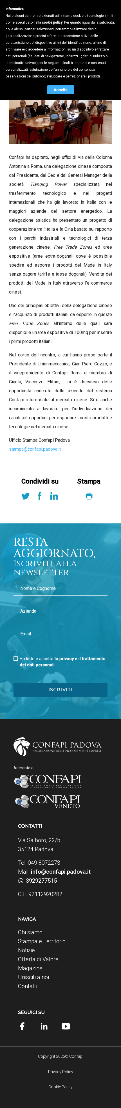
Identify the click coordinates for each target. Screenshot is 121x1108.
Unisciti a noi (33, 977)
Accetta (61, 90)
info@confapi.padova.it (61, 871)
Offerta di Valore (38, 959)
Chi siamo (30, 932)
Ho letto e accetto (63, 661)
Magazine (30, 968)
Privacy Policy (60, 1072)
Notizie (26, 950)
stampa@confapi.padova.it (35, 449)
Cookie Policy (60, 1087)
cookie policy (52, 22)
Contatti (27, 986)
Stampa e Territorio (42, 941)
